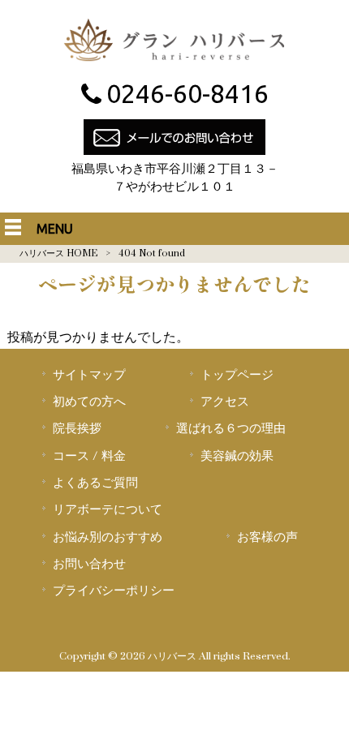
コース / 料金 (89, 456)
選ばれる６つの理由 (231, 428)
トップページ (237, 375)
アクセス (224, 401)
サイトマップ (89, 375)
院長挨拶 (77, 428)
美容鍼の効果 (237, 456)
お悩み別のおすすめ (107, 537)
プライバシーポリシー (113, 590)
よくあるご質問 (95, 483)
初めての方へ (89, 401)
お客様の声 (267, 537)
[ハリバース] (174, 65)
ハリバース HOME (58, 253)
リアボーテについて (107, 509)
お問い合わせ (89, 564)
